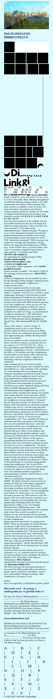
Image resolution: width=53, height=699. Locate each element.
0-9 (18, 693)
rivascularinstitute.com (16, 618)
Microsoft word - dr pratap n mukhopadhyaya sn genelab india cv (24, 590)
